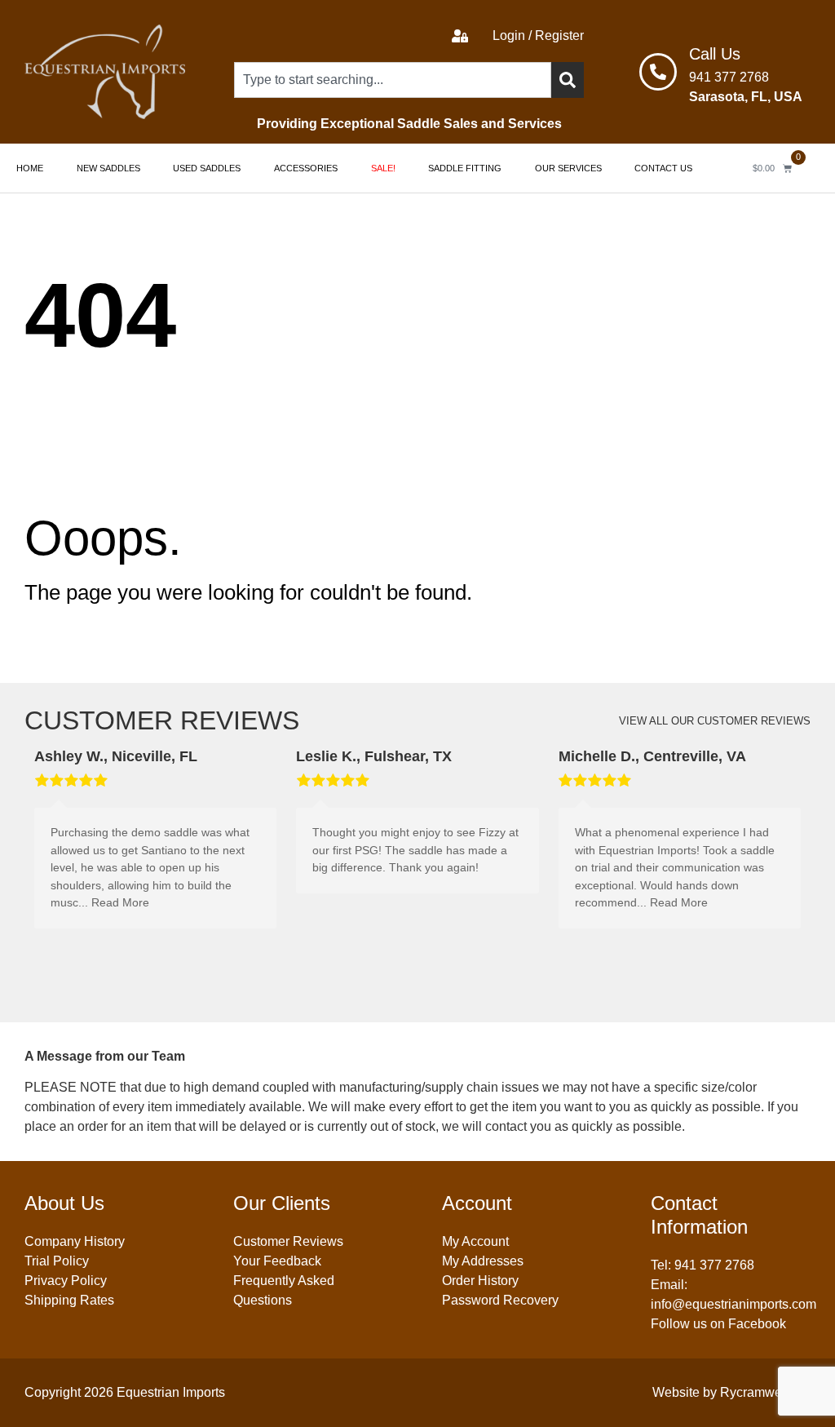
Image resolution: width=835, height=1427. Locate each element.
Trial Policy (56, 1261)
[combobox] (393, 80)
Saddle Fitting (464, 168)
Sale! (383, 168)
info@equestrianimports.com (733, 1304)
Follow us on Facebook (718, 1324)
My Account (475, 1241)
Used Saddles (207, 168)
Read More (120, 902)
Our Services (568, 168)
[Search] (567, 80)
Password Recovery (500, 1300)
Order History (480, 1280)
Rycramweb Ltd (765, 1392)
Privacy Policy (65, 1280)
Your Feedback (277, 1261)
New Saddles (108, 168)
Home (29, 168)
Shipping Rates (69, 1300)
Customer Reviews (288, 1241)
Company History (74, 1241)
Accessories (306, 168)
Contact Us (663, 168)
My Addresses (483, 1261)
